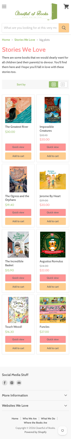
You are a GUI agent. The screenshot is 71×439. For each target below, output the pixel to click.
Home (6, 40)
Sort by (21, 84)
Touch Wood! (13, 327)
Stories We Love (24, 40)
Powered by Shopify (35, 432)
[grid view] (53, 84)
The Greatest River (16, 127)
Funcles (44, 327)
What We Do (48, 418)
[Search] (64, 27)
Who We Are (30, 418)
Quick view (18, 146)
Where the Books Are (35, 422)
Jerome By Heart (50, 196)
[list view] (62, 84)
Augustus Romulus (51, 261)
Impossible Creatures (47, 128)
